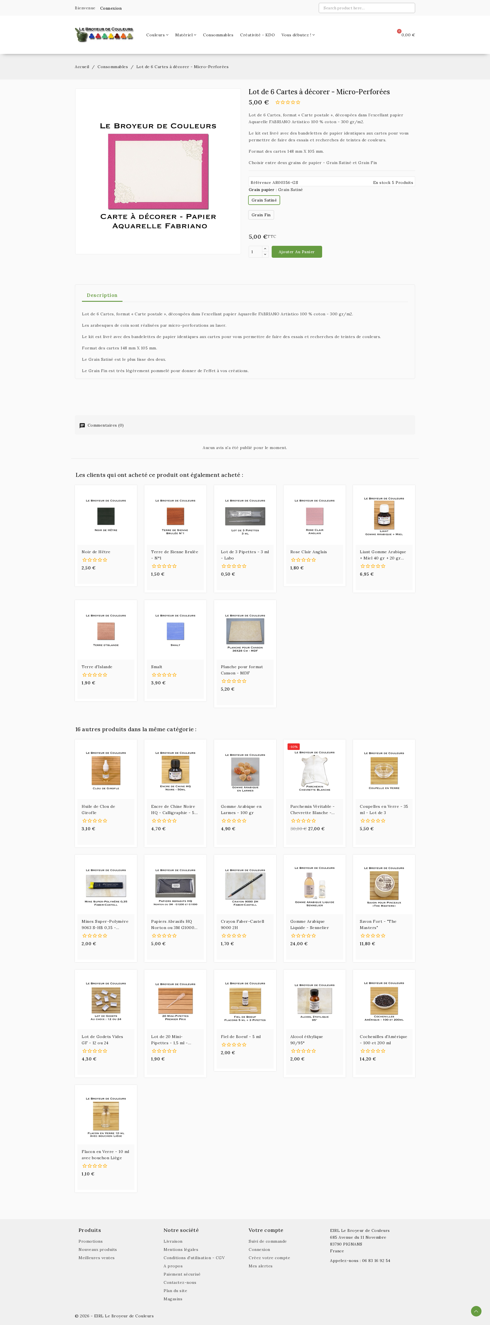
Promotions (91, 1241)
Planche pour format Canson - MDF (242, 670)
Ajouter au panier (297, 251)
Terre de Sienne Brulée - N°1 (174, 555)
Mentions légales (181, 1249)
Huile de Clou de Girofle (98, 809)
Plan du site (175, 1290)
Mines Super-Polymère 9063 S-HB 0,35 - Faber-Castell (105, 925)
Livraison (173, 1241)
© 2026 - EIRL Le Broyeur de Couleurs (114, 1315)
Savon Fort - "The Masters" (378, 924)
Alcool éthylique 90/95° (306, 1039)
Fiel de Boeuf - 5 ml (241, 1036)
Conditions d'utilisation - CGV (194, 1257)
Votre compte (266, 1230)
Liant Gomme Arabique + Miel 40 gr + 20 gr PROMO (383, 555)
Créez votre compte (269, 1257)
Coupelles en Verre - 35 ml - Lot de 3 (384, 809)
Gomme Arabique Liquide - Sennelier (309, 924)
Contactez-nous (180, 1282)
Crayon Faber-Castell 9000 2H (242, 924)
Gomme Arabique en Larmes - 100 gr (241, 809)
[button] (109, 8)
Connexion (259, 1249)
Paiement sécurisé (182, 1274)
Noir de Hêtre (96, 551)
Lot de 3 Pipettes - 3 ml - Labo (245, 555)
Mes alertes (261, 1266)
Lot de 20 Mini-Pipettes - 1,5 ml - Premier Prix (169, 1040)
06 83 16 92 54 (376, 1260)
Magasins (173, 1298)
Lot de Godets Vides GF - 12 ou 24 (102, 1039)
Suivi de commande (268, 1241)
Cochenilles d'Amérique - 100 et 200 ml (383, 1039)
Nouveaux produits (98, 1249)
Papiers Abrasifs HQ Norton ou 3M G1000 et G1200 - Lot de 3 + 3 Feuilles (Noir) (174, 925)
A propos (173, 1266)
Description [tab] (102, 295)
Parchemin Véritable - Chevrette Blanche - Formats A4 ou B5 (312, 810)
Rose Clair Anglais (308, 551)
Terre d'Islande (97, 666)
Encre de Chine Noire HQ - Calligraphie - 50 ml (174, 810)
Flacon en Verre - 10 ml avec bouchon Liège (105, 1154)
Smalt (156, 666)
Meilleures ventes (97, 1257)
